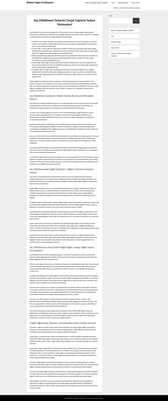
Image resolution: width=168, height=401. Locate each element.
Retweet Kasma (123, 3)
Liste (113, 3)
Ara (110, 16)
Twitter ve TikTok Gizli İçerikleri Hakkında (126, 8)
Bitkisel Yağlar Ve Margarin (40, 2)
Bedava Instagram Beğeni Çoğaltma (96, 3)
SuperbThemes (98, 398)
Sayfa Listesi (136, 3)
